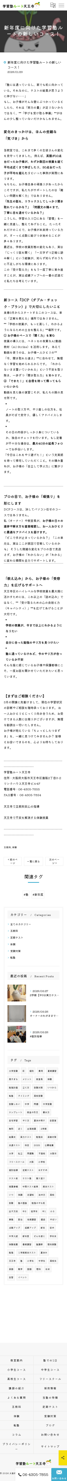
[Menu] (61, 5)
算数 (11, 1219)
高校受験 (38, 1095)
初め (52, 1227)
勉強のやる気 (38, 1202)
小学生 (30, 1260)
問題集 (30, 1153)
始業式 (12, 1136)
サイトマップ (50, 1446)
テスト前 (13, 1178)
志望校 (30, 1194)
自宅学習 (13, 1120)
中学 (27, 1103)
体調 (20, 1194)
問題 (36, 1103)
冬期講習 (31, 1219)
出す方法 (13, 1211)
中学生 (42, 1260)
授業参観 (13, 1186)
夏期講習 (52, 1070)
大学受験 (13, 1070)
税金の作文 (32, 1112)
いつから (51, 1087)
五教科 (7, 847)
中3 (24, 1211)
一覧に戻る (33, 861)
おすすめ (42, 1170)
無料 (11, 1128)
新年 (43, 1227)
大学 (11, 1153)
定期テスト (16, 937)
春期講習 (27, 1244)
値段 (43, 1219)
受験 (11, 1202)
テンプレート (15, 1112)
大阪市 (53, 1153)
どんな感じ (39, 1236)
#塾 (26, 894)
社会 (47, 1269)
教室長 (39, 1079)
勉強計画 (13, 1087)
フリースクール (17, 1161)
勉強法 (39, 1136)
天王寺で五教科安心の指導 (21, 806)
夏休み (44, 1252)
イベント (22, 1277)
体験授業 (13, 1244)
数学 (20, 1269)
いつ (11, 1194)
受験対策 (15, 951)
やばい (53, 1219)
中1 (44, 1211)
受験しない (14, 1103)
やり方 (26, 1120)
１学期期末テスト (27, 1252)
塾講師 (39, 1244)
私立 (20, 1153)
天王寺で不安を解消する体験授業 (26, 817)
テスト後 (27, 1178)
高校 (52, 1194)
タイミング (23, 1095)
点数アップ (14, 1227)
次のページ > (54, 861)
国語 (29, 1269)
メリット (27, 1079)
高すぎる (13, 1079)
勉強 (11, 1252)
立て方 (26, 1087)
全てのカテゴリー (20, 924)
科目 (27, 1145)
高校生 (53, 1260)
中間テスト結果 (30, 1186)
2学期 (44, 1128)
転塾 (12, 957)
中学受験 (47, 1103)
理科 (38, 1269)
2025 (37, 1145)
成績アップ (30, 1227)
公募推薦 (49, 1145)
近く (20, 1128)
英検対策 (51, 1136)
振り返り (40, 1178)
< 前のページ (13, 861)
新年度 (26, 1236)
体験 (14, 847)
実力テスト (25, 1136)
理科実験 (51, 1244)
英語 (11, 1269)
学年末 (53, 1236)
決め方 (42, 1194)
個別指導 (13, 1170)
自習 (11, 1277)
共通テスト (14, 1145)
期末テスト (48, 1186)
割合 (20, 1219)
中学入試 (13, 1236)
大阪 (31, 1161)
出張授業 (31, 1128)
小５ (52, 1211)
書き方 (46, 1112)
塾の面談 (22, 1202)
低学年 (34, 1211)
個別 (31, 1070)
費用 (41, 1070)
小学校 (41, 1161)
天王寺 (12, 1260)
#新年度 (38, 894)
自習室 (53, 1120)
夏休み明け (39, 1120)
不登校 (42, 1153)
